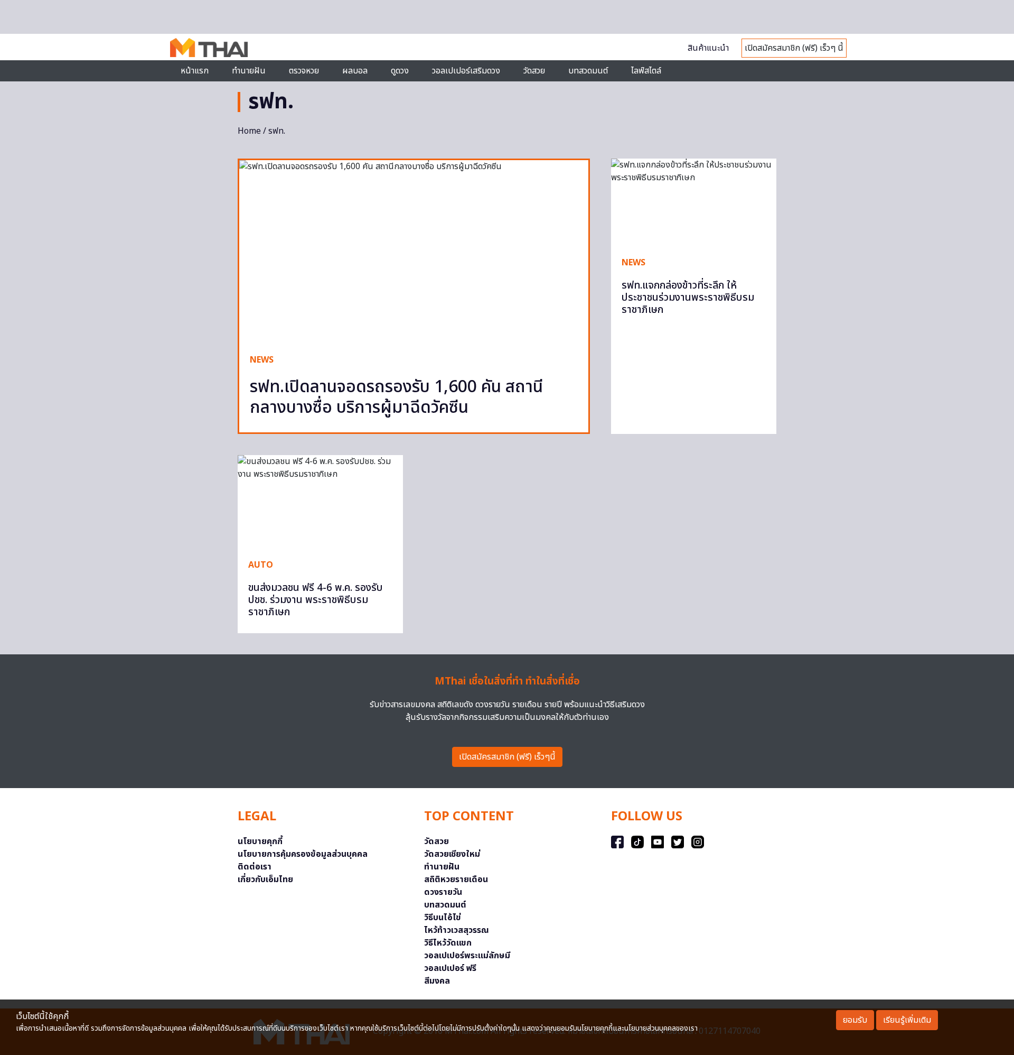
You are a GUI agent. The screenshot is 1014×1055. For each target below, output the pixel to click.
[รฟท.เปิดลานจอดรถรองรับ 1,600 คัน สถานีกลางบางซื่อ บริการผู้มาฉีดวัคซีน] (413, 251)
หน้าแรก (195, 70)
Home (249, 131)
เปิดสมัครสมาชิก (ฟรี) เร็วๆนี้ (507, 757)
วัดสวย (534, 70)
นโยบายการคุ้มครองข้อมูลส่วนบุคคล (303, 854)
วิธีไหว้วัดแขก (448, 943)
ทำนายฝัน (249, 70)
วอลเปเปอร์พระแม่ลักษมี (467, 955)
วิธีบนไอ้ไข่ (442, 917)
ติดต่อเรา (254, 866)
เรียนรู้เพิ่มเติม (907, 1020)
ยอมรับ (855, 1020)
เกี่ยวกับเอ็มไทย (265, 879)
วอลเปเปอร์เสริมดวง (466, 70)
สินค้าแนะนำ (708, 48)
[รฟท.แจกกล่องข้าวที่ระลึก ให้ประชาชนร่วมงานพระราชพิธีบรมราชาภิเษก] (693, 202)
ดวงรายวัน (443, 892)
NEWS (262, 360)
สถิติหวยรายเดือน (456, 879)
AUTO (260, 565)
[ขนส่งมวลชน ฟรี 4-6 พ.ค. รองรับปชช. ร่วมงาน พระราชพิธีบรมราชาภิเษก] (320, 501)
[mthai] (209, 47)
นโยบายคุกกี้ (260, 841)
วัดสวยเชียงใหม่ (452, 854)
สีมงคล (437, 981)
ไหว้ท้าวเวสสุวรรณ (456, 930)
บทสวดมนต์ (588, 70)
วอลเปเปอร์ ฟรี (450, 968)
